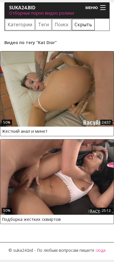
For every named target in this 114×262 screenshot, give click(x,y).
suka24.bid (22, 7)
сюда (101, 250)
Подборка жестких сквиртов (31, 219)
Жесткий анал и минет (25, 131)
